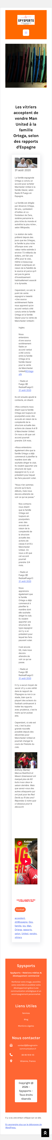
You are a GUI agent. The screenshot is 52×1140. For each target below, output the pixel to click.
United (25, 933)
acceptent (20, 918)
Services (26, 1013)
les (24, 925)
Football (20, 909)
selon (17, 933)
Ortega (18, 929)
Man (29, 925)
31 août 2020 (25, 390)
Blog (26, 1019)
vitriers (18, 937)
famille (18, 925)
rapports (27, 929)
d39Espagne (21, 922)
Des (31, 922)
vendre (33, 933)
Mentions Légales (26, 1026)
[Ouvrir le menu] (26, 32)
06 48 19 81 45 (28, 1055)
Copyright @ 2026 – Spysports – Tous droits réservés (26, 1090)
